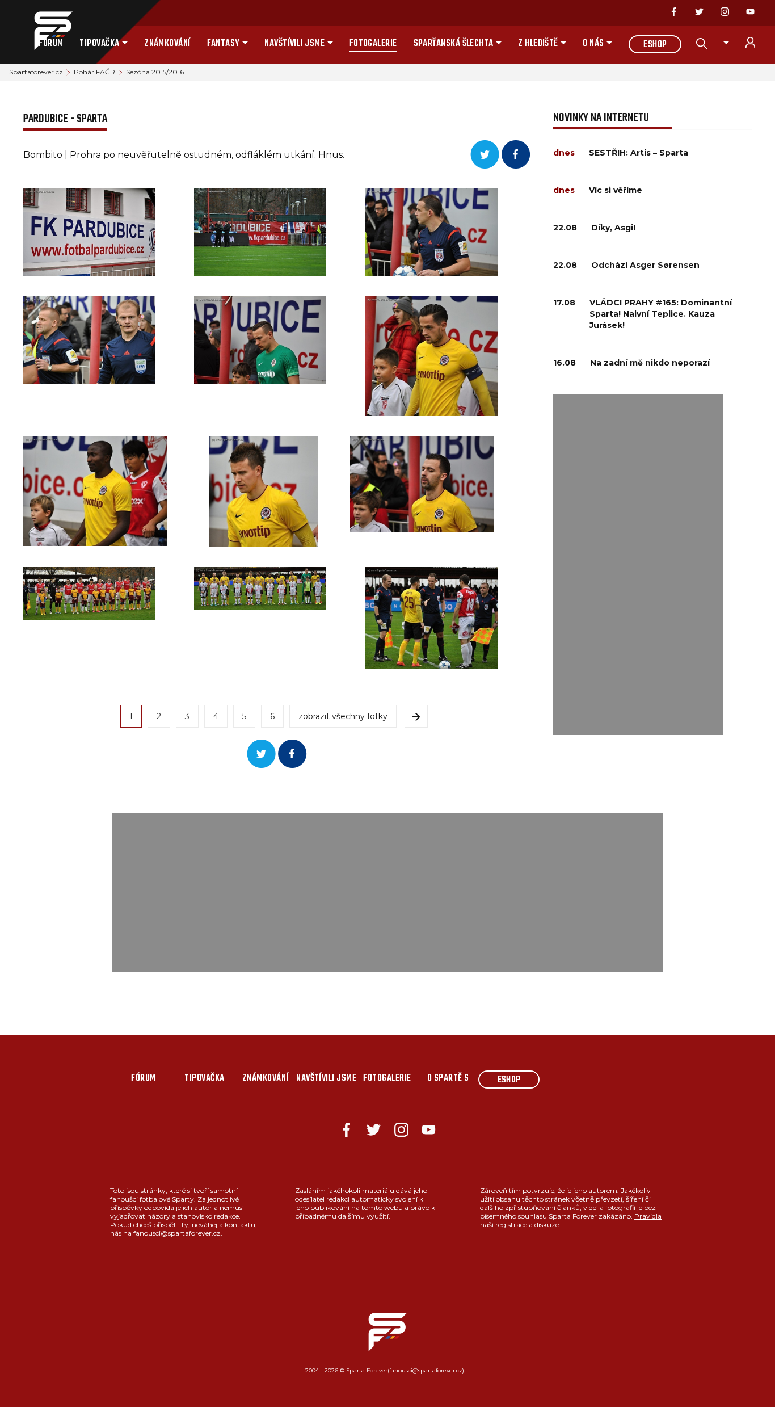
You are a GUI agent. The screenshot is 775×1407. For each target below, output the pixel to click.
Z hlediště (538, 43)
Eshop (655, 44)
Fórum (51, 43)
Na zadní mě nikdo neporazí (650, 363)
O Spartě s (448, 1078)
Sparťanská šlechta (454, 43)
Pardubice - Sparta (65, 119)
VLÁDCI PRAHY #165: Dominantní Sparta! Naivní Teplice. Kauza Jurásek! (660, 313)
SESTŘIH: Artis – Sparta (638, 153)
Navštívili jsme (294, 43)
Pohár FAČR (94, 72)
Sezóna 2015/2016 (155, 72)
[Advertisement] (638, 564)
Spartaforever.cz (36, 72)
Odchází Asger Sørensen (645, 265)
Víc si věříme (615, 190)
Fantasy (223, 43)
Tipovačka (99, 43)
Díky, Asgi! (613, 227)
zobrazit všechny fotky (342, 716)
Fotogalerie (373, 43)
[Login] (756, 42)
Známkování (167, 43)
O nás (593, 43)
